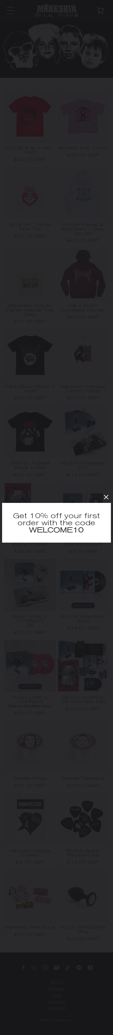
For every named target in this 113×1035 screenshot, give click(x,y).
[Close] (106, 497)
